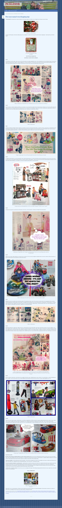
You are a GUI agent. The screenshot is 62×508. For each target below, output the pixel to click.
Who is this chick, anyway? (13, 10)
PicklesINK (12, 4)
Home (6, 10)
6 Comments (7, 493)
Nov (3, 16)
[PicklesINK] (29, 5)
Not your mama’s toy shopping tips (17, 17)
